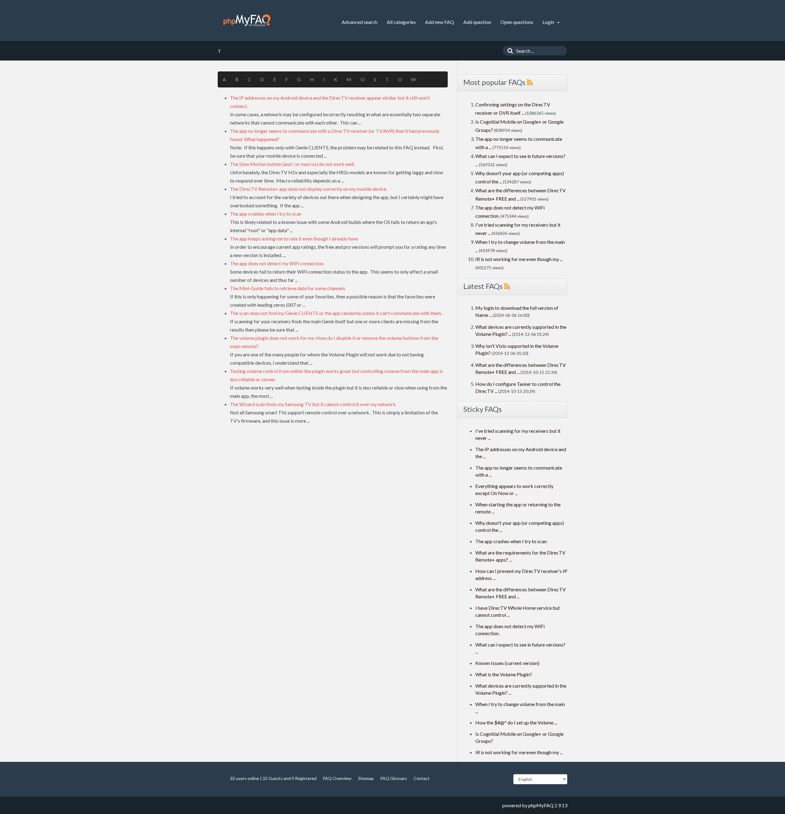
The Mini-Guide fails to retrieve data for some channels (287, 288)
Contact (422, 778)
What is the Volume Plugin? (503, 674)
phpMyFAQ (540, 805)
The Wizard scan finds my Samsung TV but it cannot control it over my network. (313, 404)
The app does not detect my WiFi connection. (277, 263)
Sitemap (366, 778)
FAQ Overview (337, 778)
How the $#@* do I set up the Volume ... (516, 722)
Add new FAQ (439, 22)
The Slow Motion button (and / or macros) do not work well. (292, 164)
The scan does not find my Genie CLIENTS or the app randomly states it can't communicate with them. (336, 313)
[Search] (509, 51)
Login (548, 22)
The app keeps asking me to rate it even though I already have (294, 238)
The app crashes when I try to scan (265, 214)
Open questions (516, 22)
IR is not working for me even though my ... (519, 259)
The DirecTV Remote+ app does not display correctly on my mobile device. (308, 189)
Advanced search (359, 22)
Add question (477, 22)
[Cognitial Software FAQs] (247, 20)
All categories (401, 22)
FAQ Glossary (394, 778)
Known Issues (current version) (507, 663)
